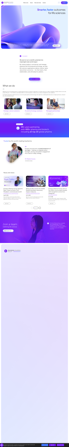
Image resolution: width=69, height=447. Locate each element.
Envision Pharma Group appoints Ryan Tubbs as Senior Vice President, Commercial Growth (13, 190)
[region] (34, 445)
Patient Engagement (31, 193)
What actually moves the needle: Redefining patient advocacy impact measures (35, 190)
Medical (27, 193)
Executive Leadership (11, 193)
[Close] (67, 445)
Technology (16, 193)
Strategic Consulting (36, 193)
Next (40, 208)
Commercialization (6, 193)
